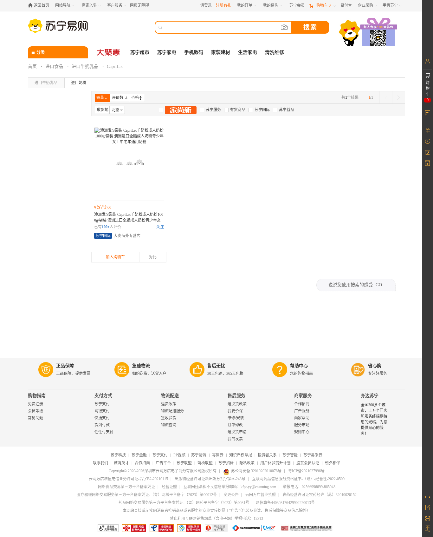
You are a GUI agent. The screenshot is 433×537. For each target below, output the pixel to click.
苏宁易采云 (312, 455)
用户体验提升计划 (275, 463)
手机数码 (193, 52)
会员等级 (35, 411)
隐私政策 (247, 463)
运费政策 (168, 404)
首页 (32, 66)
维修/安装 (236, 418)
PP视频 (179, 455)
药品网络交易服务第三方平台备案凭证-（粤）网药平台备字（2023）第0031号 (184, 503)
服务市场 (301, 425)
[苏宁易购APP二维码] (427, 518)
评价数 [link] (117, 98)
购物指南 (37, 395)
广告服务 (301, 411)
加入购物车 (115, 257)
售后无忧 (216, 365)
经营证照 (169, 487)
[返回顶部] (427, 529)
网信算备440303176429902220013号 (285, 503)
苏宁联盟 (184, 463)
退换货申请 (237, 432)
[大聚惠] (108, 52)
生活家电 (247, 52)
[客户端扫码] (369, 33)
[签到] (427, 152)
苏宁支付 (102, 404)
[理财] (427, 130)
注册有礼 (223, 5)
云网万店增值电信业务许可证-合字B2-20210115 (128, 479)
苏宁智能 (290, 455)
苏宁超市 (139, 52)
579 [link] (102, 206)
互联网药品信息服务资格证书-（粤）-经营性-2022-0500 (298, 479)
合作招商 (301, 404)
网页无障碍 (139, 5)
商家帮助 (301, 418)
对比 (153, 257)
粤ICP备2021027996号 (306, 471)
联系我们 (100, 463)
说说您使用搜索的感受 (355, 284)
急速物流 (141, 365)
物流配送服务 (172, 411)
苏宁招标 (226, 463)
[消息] (427, 112)
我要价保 (235, 411)
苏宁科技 (118, 455)
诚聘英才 (121, 463)
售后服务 (236, 395)
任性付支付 (103, 432)
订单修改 (235, 425)
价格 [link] (135, 98)
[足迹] (427, 141)
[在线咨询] (427, 496)
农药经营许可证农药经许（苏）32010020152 (319, 495)
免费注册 (35, 404)
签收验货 (168, 418)
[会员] (427, 61)
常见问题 (35, 418)
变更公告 (231, 495)
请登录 (206, 5)
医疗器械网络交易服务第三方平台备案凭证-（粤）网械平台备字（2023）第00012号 (147, 495)
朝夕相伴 (332, 463)
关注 (160, 227)
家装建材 (220, 52)
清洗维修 (274, 52)
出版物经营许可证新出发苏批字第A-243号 (210, 479)
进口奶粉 (78, 83)
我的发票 (235, 439)
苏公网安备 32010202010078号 (256, 471)
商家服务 (303, 395)
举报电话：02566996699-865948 (309, 487)
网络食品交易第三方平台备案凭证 (126, 487)
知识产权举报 (240, 455)
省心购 (374, 365)
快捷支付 (102, 418)
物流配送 (170, 395)
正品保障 (65, 365)
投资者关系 (267, 455)
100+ (106, 227)
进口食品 (54, 66)
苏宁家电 (166, 52)
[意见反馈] (427, 507)
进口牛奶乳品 (85, 66)
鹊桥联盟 (205, 463)
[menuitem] (210, 110)
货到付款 (102, 425)
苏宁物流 (198, 455)
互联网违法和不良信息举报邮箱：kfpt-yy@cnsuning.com (230, 487)
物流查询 (168, 425)
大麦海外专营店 (127, 236)
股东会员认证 (307, 463)
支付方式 (103, 395)
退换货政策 (237, 404)
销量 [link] (100, 98)
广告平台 (163, 463)
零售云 (217, 455)
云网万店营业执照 (260, 495)
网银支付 (102, 411)
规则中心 (301, 432)
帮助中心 (299, 365)
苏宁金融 (139, 455)
